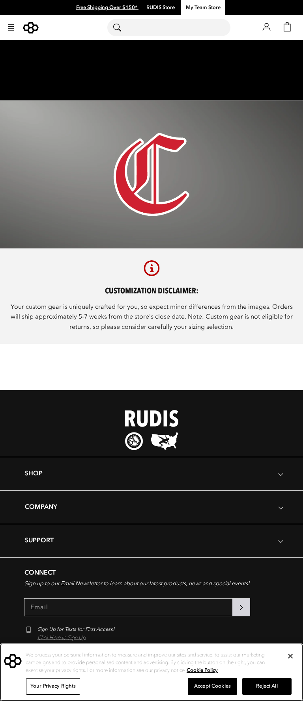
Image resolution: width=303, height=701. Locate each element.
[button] (11, 27)
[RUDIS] (31, 27)
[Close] (290, 656)
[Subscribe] (241, 607)
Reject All (266, 686)
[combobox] (168, 27)
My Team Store (203, 7)
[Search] (122, 27)
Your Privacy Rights (53, 686)
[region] (151, 672)
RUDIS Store (160, 7)
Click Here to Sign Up (61, 637)
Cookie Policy (202, 670)
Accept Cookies (212, 686)
